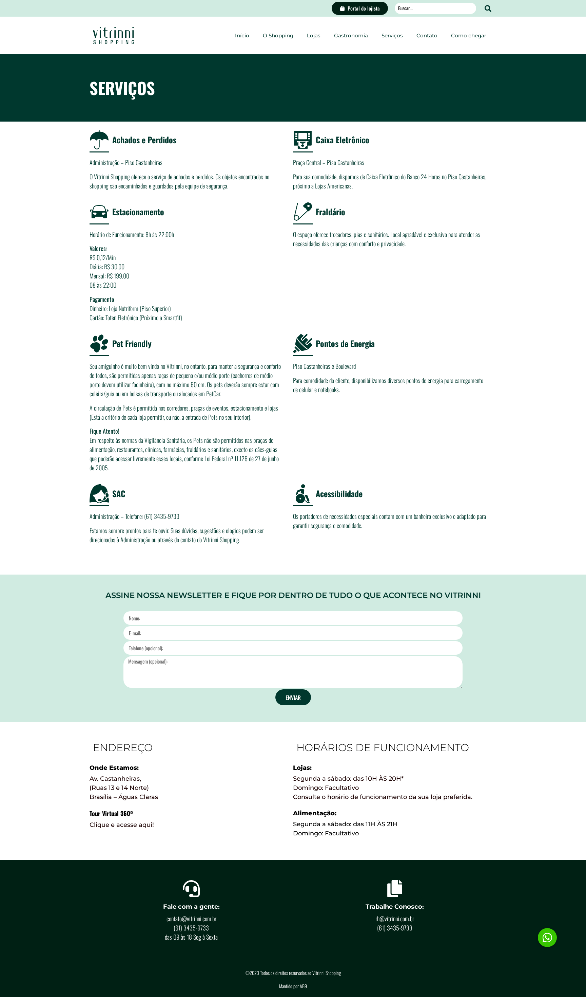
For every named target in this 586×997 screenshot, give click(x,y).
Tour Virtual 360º (111, 813)
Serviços (392, 35)
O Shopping (278, 35)
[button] (547, 937)
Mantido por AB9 (293, 986)
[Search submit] (488, 8)
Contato (426, 35)
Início (242, 35)
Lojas (313, 35)
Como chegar (468, 35)
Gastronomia (351, 35)
